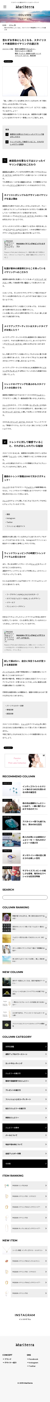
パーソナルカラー (9, 672)
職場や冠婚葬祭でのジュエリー (25, 49)
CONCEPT (7, 1355)
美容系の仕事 (30, 53)
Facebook (33, 1359)
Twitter (32, 1366)
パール (15, 229)
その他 (8, 1163)
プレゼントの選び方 (13, 1090)
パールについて (11, 1135)
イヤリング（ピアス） (22, 55)
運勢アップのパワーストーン (16, 1054)
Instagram (33, 1363)
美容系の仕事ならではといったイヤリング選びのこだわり (27, 135)
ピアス (8, 229)
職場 (16, 53)
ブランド (8, 1359)
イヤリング (13, 185)
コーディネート (35, 405)
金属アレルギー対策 (13, 1153)
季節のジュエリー (12, 1117)
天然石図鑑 (9, 1046)
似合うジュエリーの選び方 (23, 51)
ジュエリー (40, 395)
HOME (4, 25)
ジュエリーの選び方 (13, 1073)
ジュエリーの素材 (12, 1127)
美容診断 (33, 55)
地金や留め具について (13, 1144)
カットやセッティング (13, 1063)
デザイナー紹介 (11, 1363)
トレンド (38, 53)
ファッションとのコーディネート (18, 1099)
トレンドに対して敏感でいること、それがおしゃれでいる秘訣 (27, 142)
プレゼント (22, 53)
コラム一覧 (12, 25)
